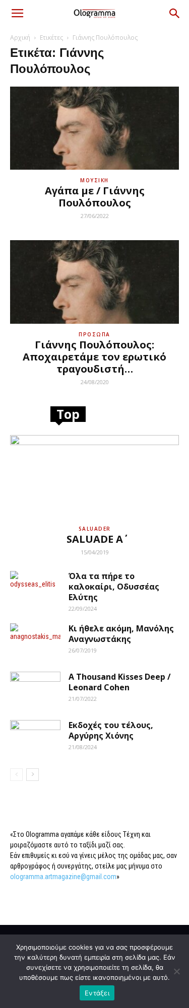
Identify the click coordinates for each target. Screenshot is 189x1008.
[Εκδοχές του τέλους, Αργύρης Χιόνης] (35, 737)
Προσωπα (94, 334)
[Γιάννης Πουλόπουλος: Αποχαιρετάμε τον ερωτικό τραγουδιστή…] (94, 281)
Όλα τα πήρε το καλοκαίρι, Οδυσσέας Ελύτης (114, 586)
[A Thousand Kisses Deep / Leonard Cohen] (35, 689)
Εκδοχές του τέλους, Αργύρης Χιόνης (111, 730)
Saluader (95, 528)
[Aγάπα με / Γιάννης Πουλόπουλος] (94, 128)
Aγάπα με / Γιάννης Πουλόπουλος (95, 196)
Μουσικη (94, 180)
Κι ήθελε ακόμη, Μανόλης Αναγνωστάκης (121, 633)
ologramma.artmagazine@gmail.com (63, 877)
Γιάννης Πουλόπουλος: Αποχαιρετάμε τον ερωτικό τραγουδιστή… (94, 357)
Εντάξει (97, 993)
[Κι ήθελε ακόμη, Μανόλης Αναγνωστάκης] (35, 641)
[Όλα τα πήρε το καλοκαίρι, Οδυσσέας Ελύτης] (35, 588)
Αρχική (20, 37)
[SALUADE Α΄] (94, 476)
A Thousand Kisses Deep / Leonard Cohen (120, 682)
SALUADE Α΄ (95, 539)
